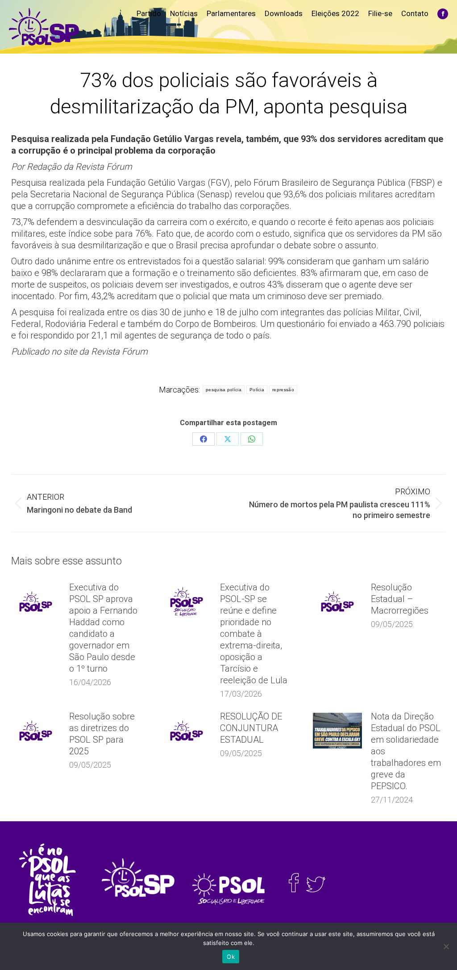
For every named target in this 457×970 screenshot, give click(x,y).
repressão (283, 389)
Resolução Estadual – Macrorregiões (399, 599)
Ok (231, 956)
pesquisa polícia (223, 389)
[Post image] (35, 601)
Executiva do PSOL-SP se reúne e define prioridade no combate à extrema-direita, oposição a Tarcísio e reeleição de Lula (253, 634)
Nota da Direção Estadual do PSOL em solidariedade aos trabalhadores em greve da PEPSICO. (406, 751)
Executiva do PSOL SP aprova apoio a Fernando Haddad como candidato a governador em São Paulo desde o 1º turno (103, 628)
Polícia (256, 389)
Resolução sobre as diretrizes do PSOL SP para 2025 (102, 734)
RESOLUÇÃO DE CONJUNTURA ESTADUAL (251, 728)
